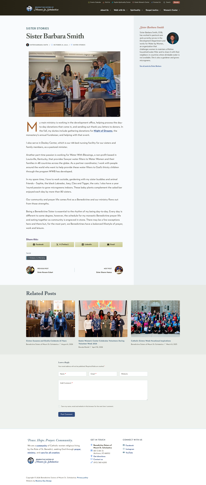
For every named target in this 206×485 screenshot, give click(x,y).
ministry (31, 452)
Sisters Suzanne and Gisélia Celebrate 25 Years (46, 341)
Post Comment (66, 414)
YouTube (129, 453)
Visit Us (107, 2)
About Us (104, 10)
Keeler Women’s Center (142, 2)
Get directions (99, 456)
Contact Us (157, 2)
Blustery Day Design (44, 481)
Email (93, 374)
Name (63, 374)
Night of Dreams (103, 130)
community (41, 445)
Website (124, 374)
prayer (77, 449)
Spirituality (135, 10)
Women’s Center (171, 10)
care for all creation (50, 452)
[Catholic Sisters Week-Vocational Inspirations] (155, 318)
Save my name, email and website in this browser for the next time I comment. (87, 406)
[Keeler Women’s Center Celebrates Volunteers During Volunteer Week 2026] (103, 318)
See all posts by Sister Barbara (150, 66)
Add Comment (66, 383)
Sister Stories (79, 45)
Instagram (130, 449)
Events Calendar (95, 2)
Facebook (130, 445)
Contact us (98, 459)
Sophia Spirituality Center (122, 2)
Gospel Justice (152, 10)
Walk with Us (119, 10)
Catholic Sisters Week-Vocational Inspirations (151, 341)
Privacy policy (82, 478)
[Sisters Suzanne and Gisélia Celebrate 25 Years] (50, 318)
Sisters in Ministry (36, 258)
